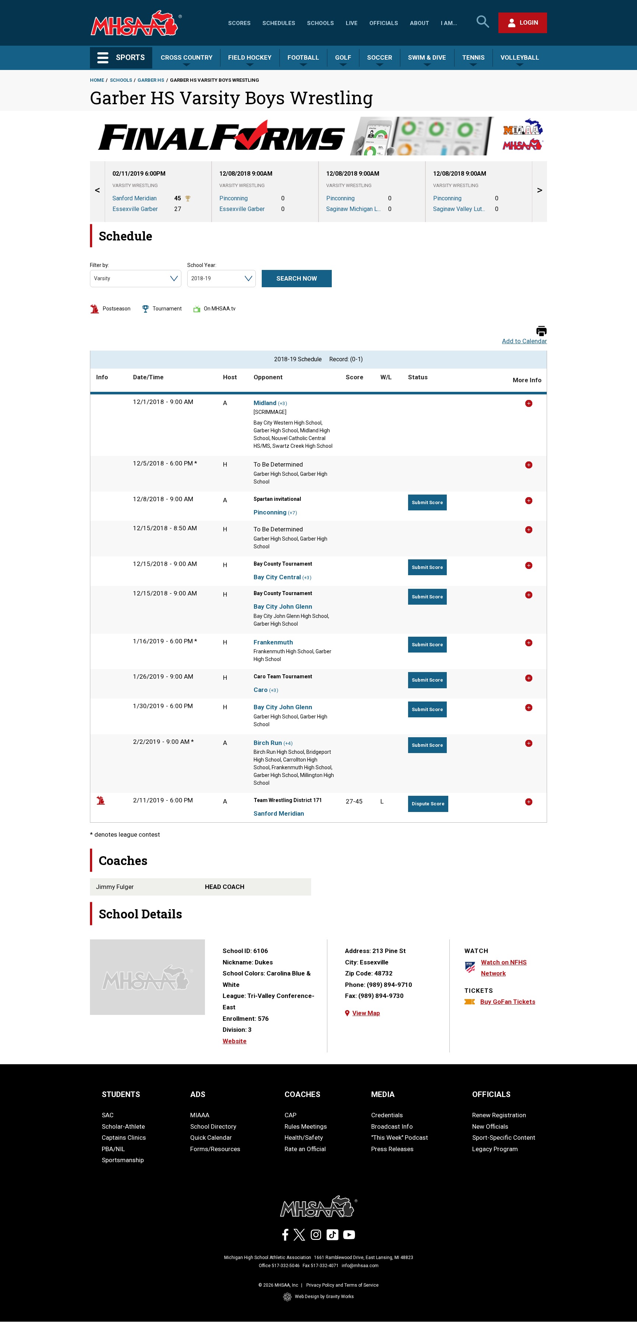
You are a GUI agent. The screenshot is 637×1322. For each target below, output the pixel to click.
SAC (108, 1115)
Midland (265, 403)
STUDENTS (121, 1094)
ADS (197, 1094)
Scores (239, 23)
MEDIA (383, 1094)
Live (352, 23)
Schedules (278, 23)
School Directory (213, 1126)
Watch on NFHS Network (504, 968)
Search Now (296, 278)
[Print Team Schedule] (541, 332)
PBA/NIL (113, 1149)
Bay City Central (277, 577)
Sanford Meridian (279, 813)
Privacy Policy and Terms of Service (342, 1285)
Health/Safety (304, 1137)
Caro (261, 689)
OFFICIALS (491, 1094)
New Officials (490, 1126)
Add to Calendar (524, 341)
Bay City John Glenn (283, 606)
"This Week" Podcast (399, 1137)
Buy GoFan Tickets (507, 1001)
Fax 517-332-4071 (321, 1265)
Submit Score (427, 502)
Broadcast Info (392, 1126)
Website (235, 1041)
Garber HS (151, 80)
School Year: (201, 265)
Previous (97, 191)
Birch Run (268, 742)
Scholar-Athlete (123, 1126)
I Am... (449, 23)
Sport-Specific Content (503, 1137)
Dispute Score (428, 803)
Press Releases (392, 1149)
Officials (383, 23)
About (419, 23)
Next (539, 191)
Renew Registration (499, 1115)
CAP (290, 1115)
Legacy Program (495, 1149)
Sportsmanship (123, 1160)
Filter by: (99, 265)
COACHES (302, 1094)
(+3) (282, 403)
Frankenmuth (273, 642)
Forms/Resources (215, 1149)
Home (97, 80)
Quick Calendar (211, 1137)
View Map (366, 1013)
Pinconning (270, 512)
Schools (320, 23)
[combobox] (94, 278)
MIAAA (199, 1115)
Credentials (387, 1115)
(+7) (292, 513)
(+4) (288, 743)
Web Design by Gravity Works (324, 1296)
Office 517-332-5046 (279, 1265)
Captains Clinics (124, 1137)
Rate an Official (305, 1149)
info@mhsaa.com (360, 1265)
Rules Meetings (306, 1126)
